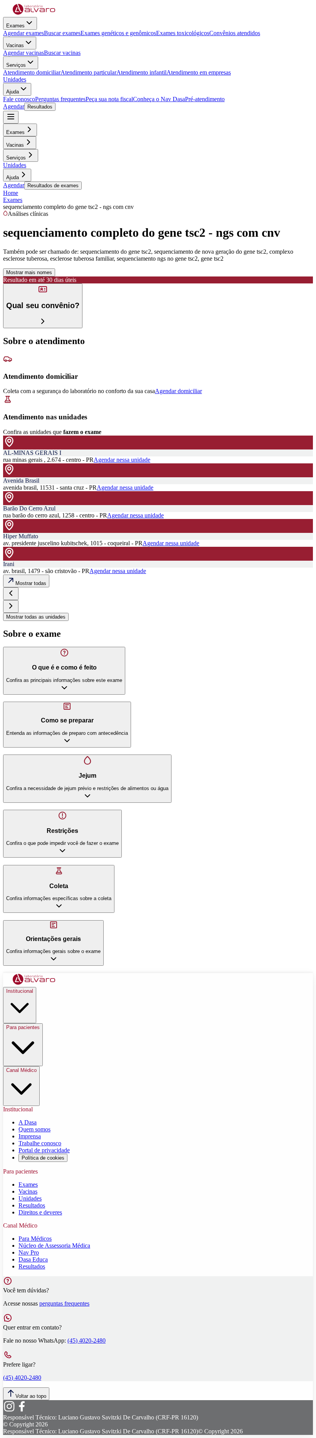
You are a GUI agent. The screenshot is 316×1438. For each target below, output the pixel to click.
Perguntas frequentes (60, 99)
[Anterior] (10, 593)
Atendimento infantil (141, 72)
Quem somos (34, 1129)
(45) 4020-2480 (86, 1340)
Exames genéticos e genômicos (118, 33)
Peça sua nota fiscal (109, 99)
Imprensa (29, 1136)
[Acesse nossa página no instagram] (9, 1410)
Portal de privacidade (44, 1150)
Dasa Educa (33, 1259)
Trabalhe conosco (39, 1143)
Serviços (16, 65)
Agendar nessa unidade (122, 459)
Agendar (13, 106)
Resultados (39, 107)
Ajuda (12, 92)
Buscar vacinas (62, 52)
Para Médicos (35, 1238)
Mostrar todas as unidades (36, 617)
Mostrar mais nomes (29, 272)
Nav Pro (28, 1252)
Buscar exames (62, 33)
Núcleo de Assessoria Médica (54, 1245)
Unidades (14, 79)
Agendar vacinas (23, 52)
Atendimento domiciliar (32, 72)
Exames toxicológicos (182, 33)
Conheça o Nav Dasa (159, 99)
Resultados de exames (53, 185)
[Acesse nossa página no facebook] (21, 1410)
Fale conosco (19, 99)
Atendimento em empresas (198, 72)
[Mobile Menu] (10, 117)
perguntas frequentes (64, 1303)
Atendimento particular (88, 72)
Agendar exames (23, 33)
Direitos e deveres (40, 1212)
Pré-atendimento (205, 99)
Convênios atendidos (234, 33)
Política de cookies (43, 1158)
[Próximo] (10, 606)
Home (10, 193)
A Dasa (27, 1122)
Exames (15, 26)
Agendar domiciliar (178, 391)
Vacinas (15, 45)
